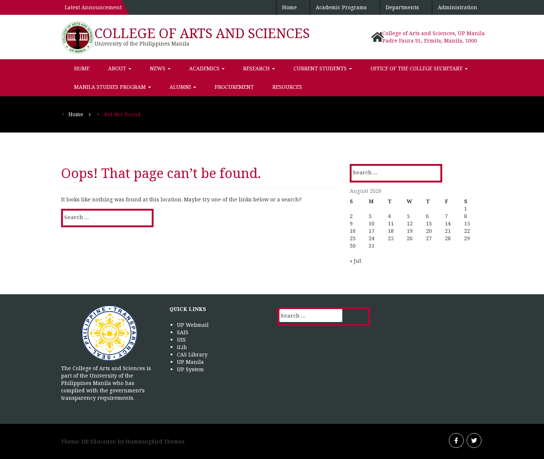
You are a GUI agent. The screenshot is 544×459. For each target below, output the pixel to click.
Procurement (234, 86)
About (118, 68)
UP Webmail (193, 324)
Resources (287, 86)
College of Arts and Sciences (202, 33)
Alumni (180, 86)
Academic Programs (341, 7)
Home (289, 7)
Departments (402, 7)
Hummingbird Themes (154, 441)
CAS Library (192, 354)
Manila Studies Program (110, 86)
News (158, 68)
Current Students (320, 68)
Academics (205, 68)
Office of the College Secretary (417, 68)
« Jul (355, 260)
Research (257, 68)
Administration (457, 7)
